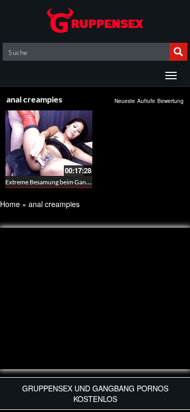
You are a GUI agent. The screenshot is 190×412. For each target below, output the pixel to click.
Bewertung (170, 101)
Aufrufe (146, 101)
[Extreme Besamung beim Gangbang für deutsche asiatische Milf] (48, 143)
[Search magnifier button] (178, 52)
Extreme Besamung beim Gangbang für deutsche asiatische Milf (92, 182)
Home (10, 204)
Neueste (125, 101)
